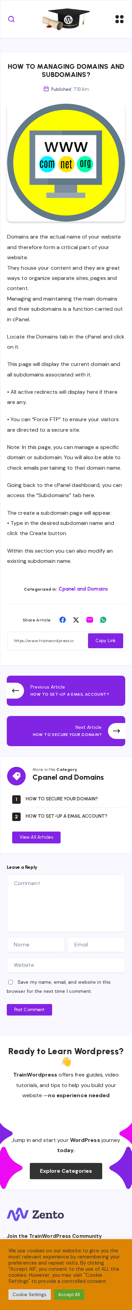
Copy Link (105, 640)
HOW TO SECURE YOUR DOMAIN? (62, 799)
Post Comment (29, 1009)
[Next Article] (66, 731)
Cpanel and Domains (83, 589)
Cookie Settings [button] (30, 1294)
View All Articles (36, 837)
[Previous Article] (66, 691)
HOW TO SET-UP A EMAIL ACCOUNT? (66, 816)
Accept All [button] (69, 1294)
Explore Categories (66, 1170)
